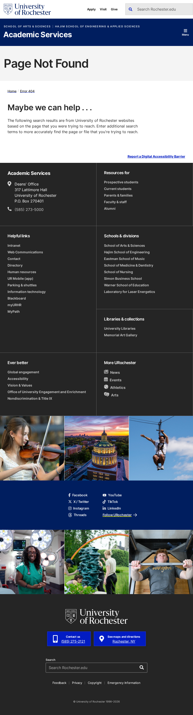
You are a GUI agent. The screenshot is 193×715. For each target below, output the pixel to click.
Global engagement (23, 372)
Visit (103, 9)
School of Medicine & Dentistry (128, 265)
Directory (15, 265)
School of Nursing (118, 272)
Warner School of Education (126, 285)
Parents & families (118, 195)
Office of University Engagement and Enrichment (47, 392)
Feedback (59, 683)
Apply (91, 9)
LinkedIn (114, 508)
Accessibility (18, 378)
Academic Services (37, 35)
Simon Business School (123, 278)
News (115, 372)
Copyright (95, 683)
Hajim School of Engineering (127, 252)
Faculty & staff (115, 202)
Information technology (27, 291)
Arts (114, 395)
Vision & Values (20, 385)
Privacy (77, 683)
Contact (14, 258)
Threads (80, 515)
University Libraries (120, 328)
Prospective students (121, 182)
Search (50, 659)
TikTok (113, 501)
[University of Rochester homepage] (27, 9)
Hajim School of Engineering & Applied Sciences (97, 26)
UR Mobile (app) (20, 278)
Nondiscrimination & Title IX (30, 398)
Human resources (22, 272)
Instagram (81, 508)
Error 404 (27, 91)
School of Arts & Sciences (27, 26)
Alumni (110, 208)
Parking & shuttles (22, 285)
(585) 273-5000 (29, 209)
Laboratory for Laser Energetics (129, 291)
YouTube (115, 495)
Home (12, 91)
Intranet (14, 245)
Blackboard (17, 298)
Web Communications (25, 252)
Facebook (80, 495)
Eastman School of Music (124, 258)
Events (115, 380)
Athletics (117, 387)
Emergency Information (124, 683)
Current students (118, 188)
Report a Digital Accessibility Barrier (156, 156)
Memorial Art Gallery (120, 335)
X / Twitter (81, 501)
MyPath (14, 311)
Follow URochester (117, 515)
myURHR (14, 305)
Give (114, 9)
